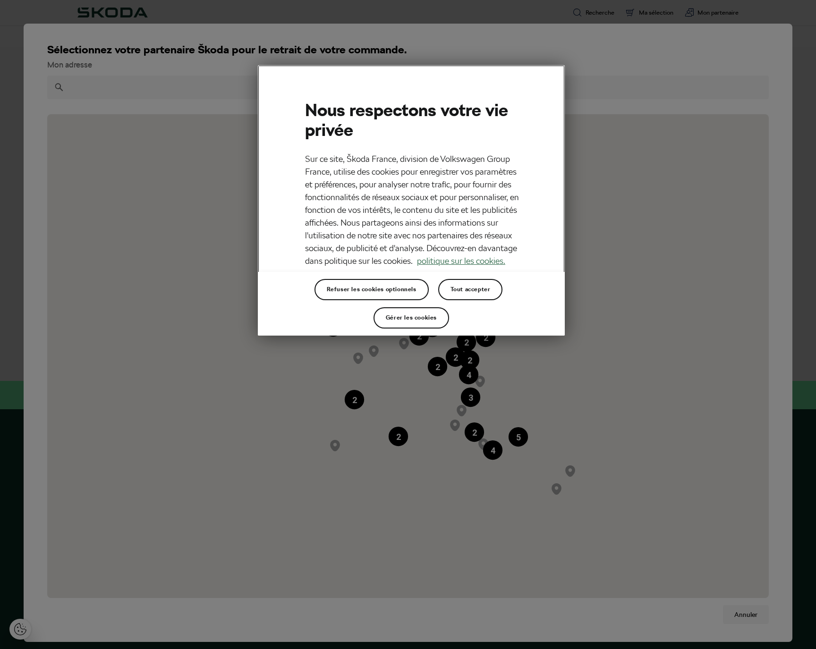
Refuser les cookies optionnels (371, 289)
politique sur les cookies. (461, 261)
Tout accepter (470, 289)
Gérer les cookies (411, 317)
